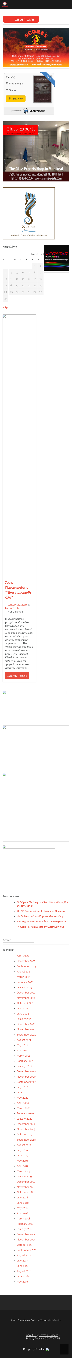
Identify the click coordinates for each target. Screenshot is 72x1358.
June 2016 (23, 1276)
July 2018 (22, 1197)
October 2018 (25, 1192)
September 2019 (26, 1139)
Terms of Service (48, 1335)
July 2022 (22, 1008)
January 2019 (24, 1176)
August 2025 (24, 971)
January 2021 (24, 1066)
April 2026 (23, 955)
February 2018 (25, 1223)
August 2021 (24, 1040)
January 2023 (24, 987)
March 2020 (24, 1108)
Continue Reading (17, 675)
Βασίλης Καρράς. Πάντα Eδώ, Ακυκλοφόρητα (41, 921)
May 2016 (22, 1281)
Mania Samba (12, 608)
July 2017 (22, 1260)
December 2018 (26, 1181)
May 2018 (22, 1208)
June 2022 (23, 1013)
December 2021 (26, 1024)
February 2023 (25, 982)
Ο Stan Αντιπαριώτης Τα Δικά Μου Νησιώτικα (41, 911)
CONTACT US (52, 1338)
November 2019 (26, 1129)
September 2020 (26, 1082)
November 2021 (26, 1029)
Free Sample (16, 83)
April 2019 (22, 1166)
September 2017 (26, 1250)
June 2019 (22, 1155)
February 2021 (25, 1061)
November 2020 (26, 1076)
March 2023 (23, 976)
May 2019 (22, 1160)
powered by (16, 111)
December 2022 (26, 992)
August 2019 (24, 1145)
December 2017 (26, 1234)
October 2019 (25, 1134)
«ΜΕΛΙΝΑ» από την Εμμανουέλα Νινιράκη (40, 916)
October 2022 (25, 1003)
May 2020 (22, 1097)
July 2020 (22, 1087)
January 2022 (24, 1018)
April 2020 (23, 1103)
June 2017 (22, 1265)
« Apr (6, 307)
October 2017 (24, 1244)
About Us (31, 1335)
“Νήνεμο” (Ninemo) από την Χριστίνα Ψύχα (40, 926)
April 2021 (22, 1050)
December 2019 (26, 1124)
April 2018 (22, 1213)
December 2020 (26, 1071)
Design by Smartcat (34, 1349)
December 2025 (26, 961)
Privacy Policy (34, 1338)
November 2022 (26, 997)
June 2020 (23, 1092)
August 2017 (24, 1255)
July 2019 (22, 1150)
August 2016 (24, 1271)
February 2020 (25, 1113)
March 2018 (23, 1218)
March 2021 (23, 1055)
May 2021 (22, 1045)
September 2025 (26, 966)
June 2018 (23, 1202)
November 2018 (26, 1187)
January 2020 (24, 1118)
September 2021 (26, 1034)
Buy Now (17, 98)
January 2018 (24, 1229)
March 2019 (23, 1171)
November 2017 (26, 1239)
